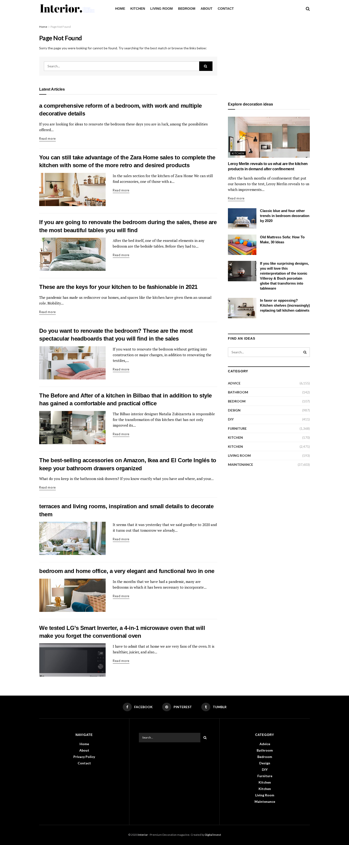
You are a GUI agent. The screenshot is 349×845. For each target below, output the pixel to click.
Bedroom (186, 8)
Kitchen (137, 8)
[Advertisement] (269, 57)
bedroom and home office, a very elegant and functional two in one (126, 571)
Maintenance (240, 464)
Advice (234, 383)
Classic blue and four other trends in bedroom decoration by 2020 (284, 216)
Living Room (161, 8)
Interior (143, 834)
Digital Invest (213, 834)
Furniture (237, 428)
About (206, 8)
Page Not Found (61, 26)
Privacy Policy (84, 757)
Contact (226, 8)
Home (120, 8)
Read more (47, 138)
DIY (231, 419)
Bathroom (238, 392)
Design (234, 410)
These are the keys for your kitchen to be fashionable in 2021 (118, 287)
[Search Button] (205, 66)
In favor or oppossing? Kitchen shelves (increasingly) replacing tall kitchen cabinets (285, 305)
